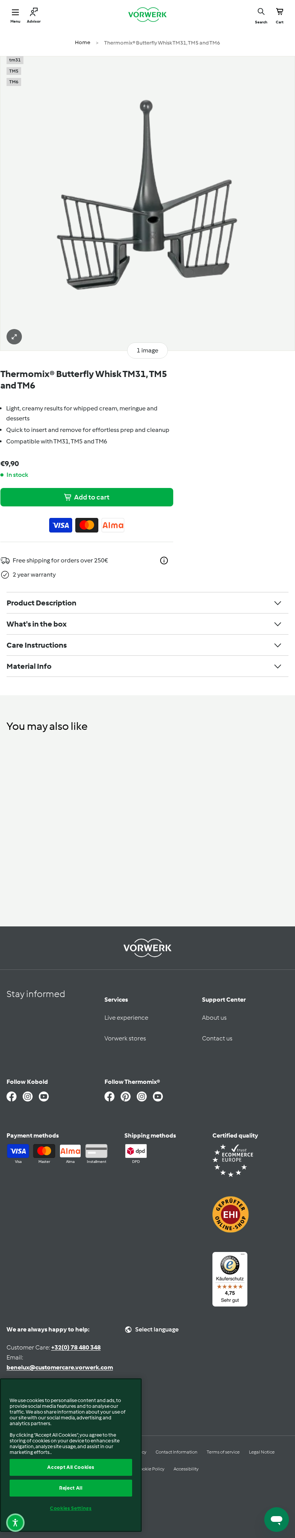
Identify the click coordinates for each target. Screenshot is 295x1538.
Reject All (71, 1488)
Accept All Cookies (70, 1467)
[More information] (164, 560)
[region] (71, 1455)
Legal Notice (262, 1452)
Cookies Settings (71, 1508)
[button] (15, 1522)
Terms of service (223, 1452)
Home (82, 42)
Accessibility (186, 1469)
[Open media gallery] (14, 336)
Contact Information (176, 1452)
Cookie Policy (150, 1469)
